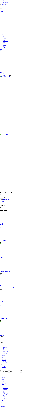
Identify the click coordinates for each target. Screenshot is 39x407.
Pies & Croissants (5, 43)
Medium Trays (6, 75)
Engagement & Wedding (6, 351)
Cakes (2, 346)
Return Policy (3, 366)
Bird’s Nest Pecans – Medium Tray (5, 224)
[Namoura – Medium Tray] (5, 300)
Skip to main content (7, 0)
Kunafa (4, 39)
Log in (1, 8)
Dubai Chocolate (4, 355)
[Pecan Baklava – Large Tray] (5, 316)
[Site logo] (5, 32)
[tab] (3, 201)
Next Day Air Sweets (5, 394)
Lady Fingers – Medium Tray (5, 271)
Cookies (4, 392)
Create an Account (4, 4)
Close (1, 402)
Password (2, 7)
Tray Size (3, 75)
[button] (1, 223)
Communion (4, 350)
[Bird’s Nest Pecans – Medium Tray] (5, 222)
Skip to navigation (2, 0)
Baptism (4, 349)
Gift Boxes (4, 38)
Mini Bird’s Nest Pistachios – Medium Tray (7, 287)
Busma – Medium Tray (4, 240)
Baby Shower (5, 347)
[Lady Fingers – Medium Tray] (5, 269)
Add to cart (2, 198)
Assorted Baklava (5, 35)
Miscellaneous (5, 352)
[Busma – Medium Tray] (5, 238)
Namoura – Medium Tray (4, 302)
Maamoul (4, 40)
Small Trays (4, 45)
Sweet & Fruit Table (5, 353)
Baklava (4, 36)
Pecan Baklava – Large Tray (4, 318)
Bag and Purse (5, 348)
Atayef (4, 42)
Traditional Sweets (5, 41)
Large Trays (4, 46)
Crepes (3, 354)
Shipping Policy (4, 367)
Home (1, 75)
